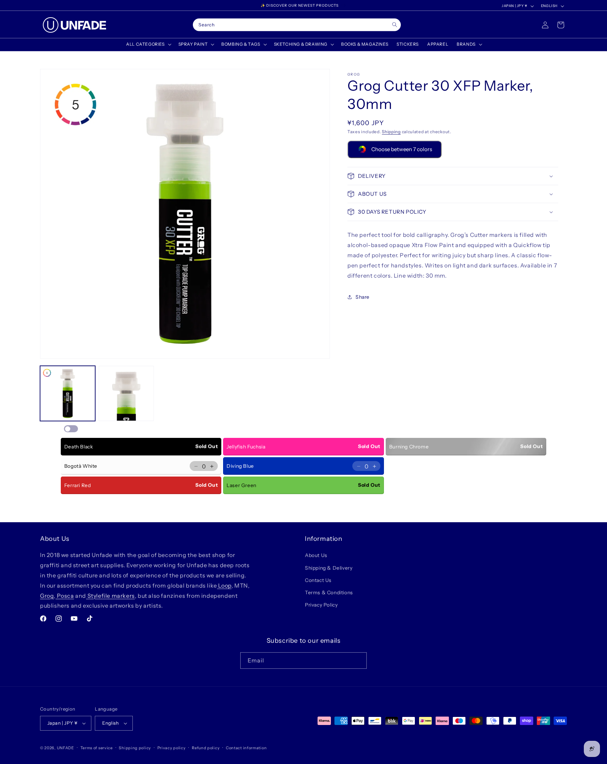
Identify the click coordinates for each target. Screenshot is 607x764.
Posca (65, 595)
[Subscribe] (358, 660)
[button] (148, 44)
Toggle (71, 428)
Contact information (246, 747)
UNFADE (65, 747)
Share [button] (362, 297)
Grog (47, 595)
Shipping (391, 131)
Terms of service (96, 747)
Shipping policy (135, 747)
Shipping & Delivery (328, 568)
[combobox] (297, 25)
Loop (224, 585)
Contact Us (318, 580)
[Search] (395, 25)
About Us (316, 555)
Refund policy (206, 747)
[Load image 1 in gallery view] (67, 393)
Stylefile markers (110, 595)
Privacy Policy (321, 605)
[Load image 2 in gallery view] (126, 393)
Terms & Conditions (329, 592)
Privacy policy (171, 747)
